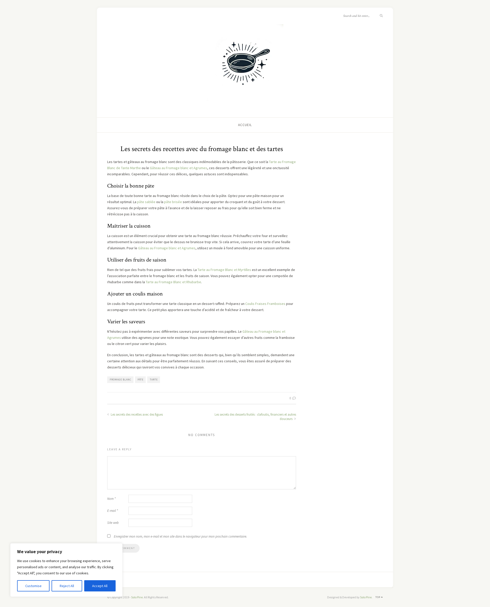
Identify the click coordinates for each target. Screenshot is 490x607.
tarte (154, 379)
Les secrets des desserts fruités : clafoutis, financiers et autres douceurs (255, 416)
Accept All (99, 586)
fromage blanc (120, 379)
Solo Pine (137, 597)
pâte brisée (173, 202)
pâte (140, 379)
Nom (111, 499)
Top (378, 597)
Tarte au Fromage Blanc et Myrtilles (224, 269)
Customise (33, 586)
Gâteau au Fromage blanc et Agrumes (178, 168)
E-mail (112, 511)
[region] (66, 570)
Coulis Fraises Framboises (265, 303)
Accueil (245, 125)
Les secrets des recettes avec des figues (136, 414)
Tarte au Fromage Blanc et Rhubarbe (173, 282)
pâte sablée (146, 202)
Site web (113, 523)
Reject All (67, 586)
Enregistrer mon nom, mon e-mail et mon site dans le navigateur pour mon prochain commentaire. (180, 536)
